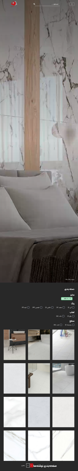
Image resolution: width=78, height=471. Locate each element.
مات (59, 316)
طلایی (48, 307)
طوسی (35, 307)
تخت (56, 324)
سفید (59, 307)
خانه (73, 279)
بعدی (23, 465)
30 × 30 (68, 298)
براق (69, 316)
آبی (70, 307)
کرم (24, 307)
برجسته (68, 324)
